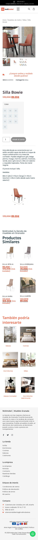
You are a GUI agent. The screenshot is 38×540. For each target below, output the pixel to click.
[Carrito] (34, 9)
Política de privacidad (20, 527)
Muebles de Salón (14, 20)
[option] (5, 110)
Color (6, 104)
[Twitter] (8, 435)
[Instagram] (12, 435)
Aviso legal (7, 527)
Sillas (24, 20)
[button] (18, 9)
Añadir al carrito (18, 140)
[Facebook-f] (3, 435)
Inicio (4, 20)
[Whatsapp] (33, 534)
